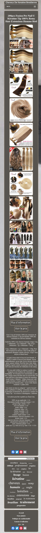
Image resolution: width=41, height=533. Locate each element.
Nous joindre (21, 516)
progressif (19, 499)
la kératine (15, 471)
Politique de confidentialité (21, 519)
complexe (23, 469)
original (28, 480)
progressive (21, 505)
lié (29, 468)
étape (33, 496)
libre (13, 469)
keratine (30, 463)
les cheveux (11, 496)
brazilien (11, 499)
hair (18, 469)
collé (23, 488)
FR (23, 524)
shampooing (23, 463)
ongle (29, 487)
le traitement (29, 498)
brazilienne (12, 492)
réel (24, 472)
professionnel (21, 465)
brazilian (13, 502)
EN (19, 524)
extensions (23, 495)
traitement (27, 502)
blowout (29, 472)
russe (31, 492)
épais (24, 484)
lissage (17, 474)
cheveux (14, 483)
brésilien (22, 491)
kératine (18, 479)
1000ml (10, 466)
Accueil (21, 513)
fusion (26, 474)
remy (31, 483)
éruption (32, 466)
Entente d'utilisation (21, 521)
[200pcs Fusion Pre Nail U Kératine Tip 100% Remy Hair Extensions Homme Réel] (21, 36)
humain (15, 487)
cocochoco (14, 463)
